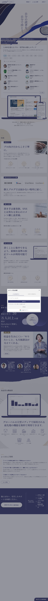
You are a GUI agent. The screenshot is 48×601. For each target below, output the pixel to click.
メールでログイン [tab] (16, 294)
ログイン (24, 301)
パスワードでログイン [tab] (32, 294)
